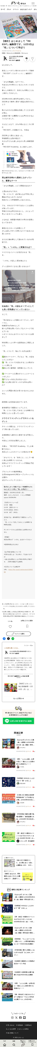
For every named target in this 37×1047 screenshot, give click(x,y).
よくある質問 (11, 1029)
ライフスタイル (17, 50)
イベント (16, 9)
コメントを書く (20, 633)
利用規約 (20, 1025)
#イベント (25, 53)
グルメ (9, 9)
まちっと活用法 (24, 1029)
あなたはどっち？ (26, 9)
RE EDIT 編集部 (16, 58)
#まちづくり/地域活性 (13, 53)
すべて (3, 9)
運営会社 (29, 1025)
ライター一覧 (28, 645)
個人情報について (13, 1033)
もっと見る (17, 698)
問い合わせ (10, 1025)
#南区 (4, 53)
